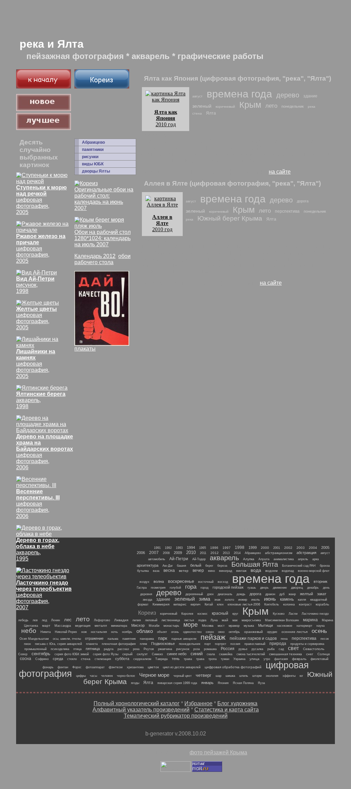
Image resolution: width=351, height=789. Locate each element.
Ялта (211, 113)
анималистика (284, 559)
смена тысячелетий (251, 654)
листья (189, 620)
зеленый (201, 106)
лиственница (170, 620)
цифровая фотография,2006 (44, 452)
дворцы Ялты (96, 171)
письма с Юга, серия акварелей (58, 644)
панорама (147, 638)
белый (195, 565)
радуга (108, 649)
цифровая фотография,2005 (36, 318)
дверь (264, 587)
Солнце (323, 654)
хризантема (135, 667)
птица (77, 649)
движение (280, 587)
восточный (206, 582)
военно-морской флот (313, 571)
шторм (257, 676)
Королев (187, 613)
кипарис (179, 604)
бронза (325, 565)
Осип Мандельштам (34, 638)
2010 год (165, 118)
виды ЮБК (93, 164)
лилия (136, 620)
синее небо (176, 654)
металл (101, 625)
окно (221, 632)
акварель (224, 558)
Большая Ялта (254, 564)
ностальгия (99, 632)
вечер (198, 570)
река (311, 106)
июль (255, 599)
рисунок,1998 (35, 285)
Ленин (55, 620)
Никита (45, 632)
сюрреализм (142, 659)
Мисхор (138, 625)
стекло (72, 659)
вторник (320, 581)
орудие (272, 632)
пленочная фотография (119, 644)
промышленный (35, 649)
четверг (203, 675)
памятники (93, 149)
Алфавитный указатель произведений (141, 710)
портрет (220, 644)
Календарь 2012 (95, 256)
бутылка (143, 571)
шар (218, 676)
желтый (306, 594)
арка (315, 559)
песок (324, 638)
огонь (175, 632)
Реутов (149, 649)
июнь (270, 599)
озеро (210, 632)
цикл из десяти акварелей (182, 667)
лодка (202, 620)
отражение (94, 638)
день (326, 587)
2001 (276, 548)
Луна (214, 620)
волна (159, 581)
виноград (225, 571)
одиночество (192, 632)
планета (92, 644)
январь (207, 683)
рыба (271, 649)
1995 (202, 548)
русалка (257, 649)
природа (277, 643)
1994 (191, 547)
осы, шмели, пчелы (67, 638)
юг (301, 676)
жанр (292, 594)
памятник (129, 638)
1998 (239, 547)
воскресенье (181, 581)
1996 (214, 548)
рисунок (182, 649)
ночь (114, 632)
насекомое (284, 625)
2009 (178, 553)
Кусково (279, 613)
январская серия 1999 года (177, 683)
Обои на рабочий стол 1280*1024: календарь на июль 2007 (102, 238)
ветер (184, 571)
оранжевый (253, 632)
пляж (143, 644)
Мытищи (265, 625)
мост (221, 625)
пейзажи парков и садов (253, 638)
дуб (282, 594)
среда (58, 659)
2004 (313, 548)
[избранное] (43, 128)
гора (190, 587)
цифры (81, 676)
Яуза (261, 683)
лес (68, 619)
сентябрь (41, 653)
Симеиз (157, 654)
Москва (208, 625)
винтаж (241, 571)
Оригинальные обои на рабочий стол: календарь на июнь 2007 (103, 199)
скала (211, 654)
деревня (146, 594)
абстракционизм (278, 553)
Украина (239, 659)
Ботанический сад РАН (299, 565)
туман (225, 659)
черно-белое (126, 676)
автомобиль (156, 559)
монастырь (171, 625)
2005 (325, 547)
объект (162, 632)
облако (144, 631)
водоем (271, 571)
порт (207, 644)
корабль (322, 604)
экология (272, 676)
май (225, 620)
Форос (77, 667)
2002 (288, 548)
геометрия (158, 587)
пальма (113, 638)
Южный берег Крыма (229, 218)
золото (229, 599)
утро (267, 659)
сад (281, 649)
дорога (302, 201)
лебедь (23, 620)
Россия (227, 648)
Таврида (161, 659)
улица (254, 659)
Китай (209, 604)
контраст (305, 604)
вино (211, 571)
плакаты (85, 349)
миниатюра (119, 625)
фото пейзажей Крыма (218, 752)
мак (235, 620)
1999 (253, 547)
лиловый (151, 620)
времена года (239, 93)
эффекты (288, 676)
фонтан (63, 667)
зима (204, 599)
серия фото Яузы (105, 654)
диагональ (225, 594)
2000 (265, 548)
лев (35, 620)
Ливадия (121, 620)
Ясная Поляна (243, 683)
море (190, 624)
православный (254, 644)
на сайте (280, 172)
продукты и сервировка (307, 644)
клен (220, 604)
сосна (25, 658)
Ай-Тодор (199, 559)
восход (223, 582)
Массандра (63, 625)
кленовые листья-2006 (244, 604)
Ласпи (293, 613)
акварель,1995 (37, 549)
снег (309, 654)
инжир (242, 599)
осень (319, 631)
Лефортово (102, 620)
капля (302, 599)
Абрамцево (93, 142)
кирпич (196, 604)
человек (107, 676)
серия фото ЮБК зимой (72, 654)
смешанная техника (285, 654)
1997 (226, 548)
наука (320, 625)
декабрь (313, 587)
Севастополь (313, 649)
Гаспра (142, 587)
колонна (289, 604)
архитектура (147, 565)
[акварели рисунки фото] (43, 87)
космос (202, 613)
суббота (122, 659)
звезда (147, 599)
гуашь (251, 587)
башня (181, 565)
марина (310, 619)
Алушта (263, 559)
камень (287, 599)
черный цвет (182, 676)
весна (169, 570)
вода (256, 570)
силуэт (142, 654)
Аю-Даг (167, 565)
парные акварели (183, 638)
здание (310, 96)
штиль (243, 676)
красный (220, 613)
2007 (154, 552)
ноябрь (127, 632)
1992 (168, 548)
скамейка (225, 654)
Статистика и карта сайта (226, 710)
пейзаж (213, 637)
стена (197, 113)
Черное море (154, 675)
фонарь (48, 667)
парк (162, 638)
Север (22, 654)
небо (28, 630)
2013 (226, 553)
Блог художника (237, 703)
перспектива (287, 211)
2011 (203, 553)
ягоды (135, 683)
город (204, 587)
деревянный (194, 594)
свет (293, 648)
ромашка (210, 649)
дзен (210, 594)
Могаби (154, 625)
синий (197, 653)
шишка (230, 676)
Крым (250, 104)
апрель (303, 559)
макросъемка (251, 620)
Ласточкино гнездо (315, 613)
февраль (299, 659)
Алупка (248, 559)
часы (93, 676)
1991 (157, 548)
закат (321, 594)
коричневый (225, 106)
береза (222, 565)
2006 (141, 553)
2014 (237, 553)
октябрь (234, 632)
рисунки (90, 156)
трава (188, 659)
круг (235, 613)
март (46, 625)
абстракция (306, 553)
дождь (241, 594)
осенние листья (294, 632)
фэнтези (116, 667)
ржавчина (165, 649)
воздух (144, 582)
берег (209, 565)
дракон (270, 594)
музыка (249, 625)
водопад (288, 571)
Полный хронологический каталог (137, 703)
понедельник (292, 106)
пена (284, 638)
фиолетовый (319, 659)
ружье (243, 649)
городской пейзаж (228, 587)
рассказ (123, 649)
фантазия (281, 659)
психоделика (60, 649)
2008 (166, 553)
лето (271, 106)
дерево (287, 95)
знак (217, 599)
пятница (93, 649)
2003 (300, 548)
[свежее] (43, 109)
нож (84, 632)
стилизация (103, 659)
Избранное (198, 703)
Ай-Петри (178, 558)
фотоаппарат (95, 667)
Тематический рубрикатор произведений (176, 716)
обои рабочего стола (102, 259)
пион (27, 644)
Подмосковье (163, 643)
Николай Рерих (66, 632)
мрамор (234, 625)
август (197, 96)
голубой (175, 587)
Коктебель (271, 604)
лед (44, 620)
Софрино (42, 659)
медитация (82, 625)
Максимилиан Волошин (282, 620)
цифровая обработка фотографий (233, 667)
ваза (156, 571)
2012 (214, 553)
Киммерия (161, 604)
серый (127, 654)
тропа (212, 659)
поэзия (235, 644)
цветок (153, 667)
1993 (179, 548)
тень (176, 659)
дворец (297, 587)
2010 (191, 552)
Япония (223, 683)
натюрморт (304, 625)
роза (196, 649)
